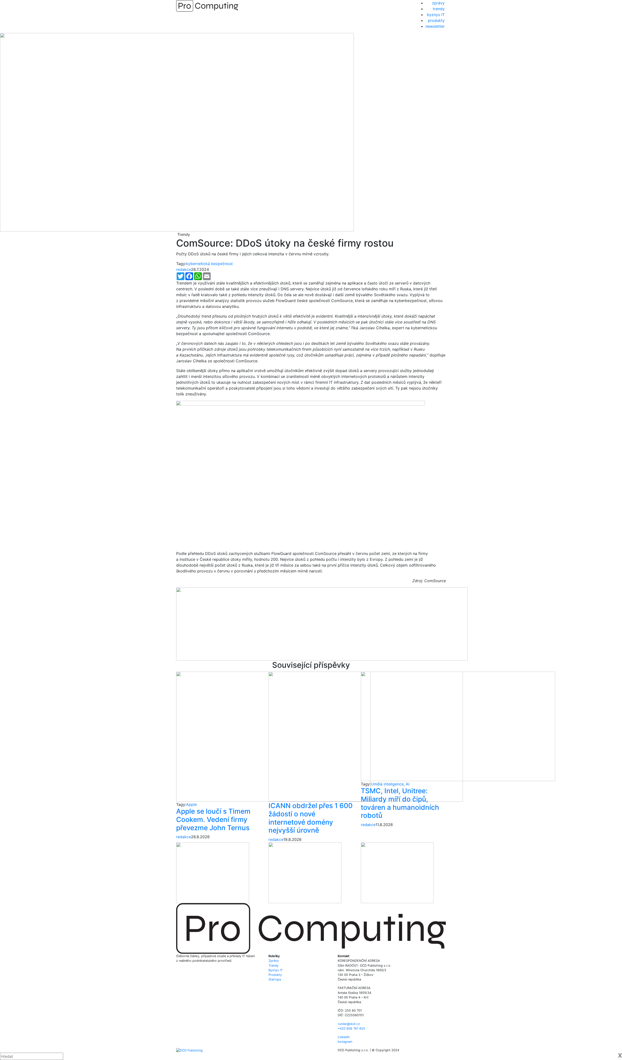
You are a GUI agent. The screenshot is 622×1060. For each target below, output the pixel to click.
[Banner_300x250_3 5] (397, 872)
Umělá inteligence (387, 784)
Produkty (275, 975)
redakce (183, 269)
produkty (436, 20)
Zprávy (273, 960)
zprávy (438, 2)
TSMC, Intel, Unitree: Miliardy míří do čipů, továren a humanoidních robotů (400, 803)
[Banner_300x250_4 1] (304, 872)
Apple (191, 804)
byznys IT (436, 14)
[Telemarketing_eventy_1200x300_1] (322, 623)
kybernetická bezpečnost (209, 263)
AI (407, 784)
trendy (439, 8)
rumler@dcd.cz (349, 1024)
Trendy (273, 965)
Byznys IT (275, 970)
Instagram (345, 1041)
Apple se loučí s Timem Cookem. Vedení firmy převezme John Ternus (213, 819)
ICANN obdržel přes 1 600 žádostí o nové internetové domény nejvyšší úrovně (310, 818)
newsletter (435, 26)
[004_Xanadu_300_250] (212, 872)
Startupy (274, 979)
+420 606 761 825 (351, 1028)
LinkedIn (344, 1037)
